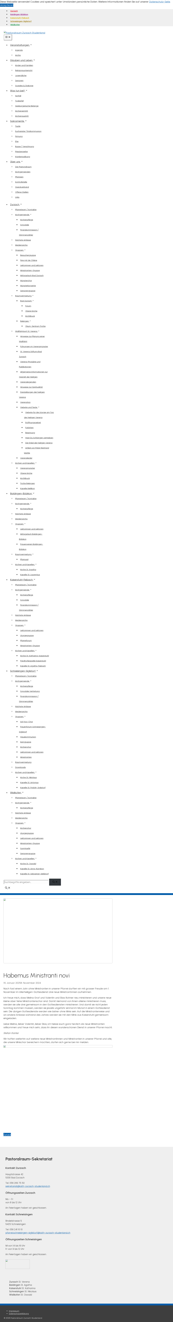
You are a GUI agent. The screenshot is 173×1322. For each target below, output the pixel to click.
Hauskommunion (28, 737)
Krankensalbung (22, 156)
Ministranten (26, 757)
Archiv (18, 55)
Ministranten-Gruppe (30, 270)
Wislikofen (15, 24)
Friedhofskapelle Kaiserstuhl (33, 660)
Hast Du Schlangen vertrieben (39, 437)
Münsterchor (26, 280)
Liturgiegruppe (27, 635)
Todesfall (19, 100)
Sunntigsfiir (25, 848)
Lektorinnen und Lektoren (31, 265)
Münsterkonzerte (28, 285)
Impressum (14, 1311)
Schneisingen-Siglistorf (21, 21)
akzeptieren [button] (6, 5)
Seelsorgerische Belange (27, 106)
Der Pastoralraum (23, 166)
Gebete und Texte (29, 407)
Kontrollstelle (21, 182)
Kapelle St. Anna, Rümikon (32, 868)
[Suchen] (55, 882)
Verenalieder (26, 458)
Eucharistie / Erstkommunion (28, 131)
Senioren (19, 80)
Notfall (18, 95)
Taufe (17, 126)
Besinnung (30, 432)
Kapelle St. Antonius (29, 782)
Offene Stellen (21, 192)
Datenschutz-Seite (159, 1)
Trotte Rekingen (27, 483)
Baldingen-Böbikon (19, 14)
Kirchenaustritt (22, 116)
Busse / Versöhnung (24, 146)
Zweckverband (22, 187)
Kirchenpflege (26, 219)
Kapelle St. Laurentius (30, 574)
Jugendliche (20, 75)
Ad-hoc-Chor (26, 721)
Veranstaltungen (20, 45)
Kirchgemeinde (22, 214)
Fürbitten (29, 427)
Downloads (20, 767)
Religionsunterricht (23, 70)
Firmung (19, 136)
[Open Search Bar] (8, 888)
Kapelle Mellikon (27, 488)
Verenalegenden (28, 382)
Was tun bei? (17, 90)
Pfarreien (19, 177)
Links (17, 197)
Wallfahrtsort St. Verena (26, 331)
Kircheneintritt (21, 111)
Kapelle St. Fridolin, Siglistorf (32, 787)
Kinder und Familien (24, 65)
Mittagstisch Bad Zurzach (32, 275)
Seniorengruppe (27, 290)
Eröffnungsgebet (33, 422)
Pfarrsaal (24, 559)
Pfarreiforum (26, 640)
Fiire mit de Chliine (28, 260)
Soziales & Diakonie (24, 85)
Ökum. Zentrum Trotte (35, 326)
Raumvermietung (23, 295)
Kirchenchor (25, 747)
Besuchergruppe (28, 255)
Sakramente (17, 121)
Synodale (24, 224)
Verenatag (25, 402)
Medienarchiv (21, 245)
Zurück (7, 1134)
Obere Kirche (31, 311)
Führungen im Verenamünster (34, 346)
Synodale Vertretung (30, 691)
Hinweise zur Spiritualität (31, 387)
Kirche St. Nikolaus (28, 777)
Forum (28, 306)
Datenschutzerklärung (19, 1313)
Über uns (15, 161)
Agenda (19, 50)
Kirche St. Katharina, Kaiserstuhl (34, 655)
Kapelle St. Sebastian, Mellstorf (34, 873)
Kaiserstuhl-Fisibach (19, 18)
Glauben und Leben (21, 60)
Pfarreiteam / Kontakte (25, 209)
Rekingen (24, 321)
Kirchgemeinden (22, 171)
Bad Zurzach (26, 301)
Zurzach (14, 11)
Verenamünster (27, 468)
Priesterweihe (21, 151)
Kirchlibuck (30, 316)
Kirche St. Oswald (28, 863)
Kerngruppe (25, 742)
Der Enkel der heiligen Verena (38, 442)
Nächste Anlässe (23, 240)
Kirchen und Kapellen (25, 463)
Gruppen (19, 250)
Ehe (16, 141)
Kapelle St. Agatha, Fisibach (33, 666)
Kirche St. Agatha (28, 569)
